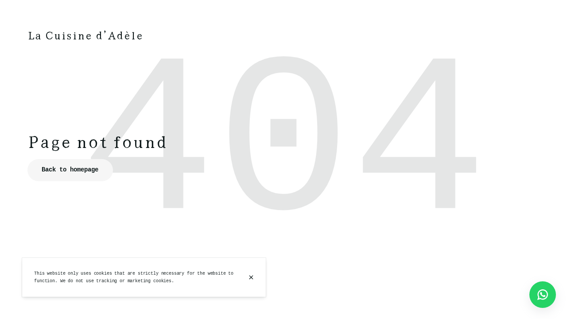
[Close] (251, 277)
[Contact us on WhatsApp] (542, 294)
